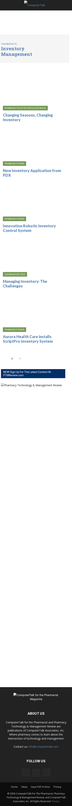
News (24, 786)
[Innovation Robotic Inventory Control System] (33, 197)
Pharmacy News (14, 163)
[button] (6, 5)
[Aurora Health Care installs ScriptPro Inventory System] (33, 308)
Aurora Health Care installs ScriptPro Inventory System (28, 338)
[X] (46, 773)
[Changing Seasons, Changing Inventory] (33, 87)
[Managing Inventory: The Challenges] (33, 253)
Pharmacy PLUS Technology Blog (25, 108)
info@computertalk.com (43, 746)
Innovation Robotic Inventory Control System (29, 228)
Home (14, 786)
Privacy (57, 786)
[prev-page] (4, 358)
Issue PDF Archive (40, 786)
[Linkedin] (36, 773)
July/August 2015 (15, 274)
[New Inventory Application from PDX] (33, 142)
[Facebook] (26, 773)
